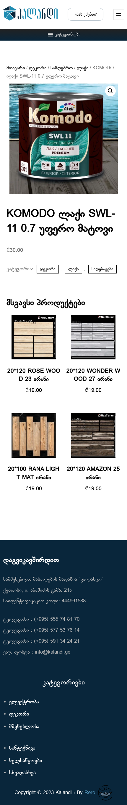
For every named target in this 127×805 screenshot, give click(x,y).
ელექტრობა (24, 702)
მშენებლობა (24, 727)
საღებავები (102, 269)
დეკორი (37, 68)
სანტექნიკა (22, 748)
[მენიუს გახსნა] (118, 14)
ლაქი (82, 68)
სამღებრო (62, 68)
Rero (89, 793)
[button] (68, 35)
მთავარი (15, 68)
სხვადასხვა (22, 773)
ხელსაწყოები (25, 761)
